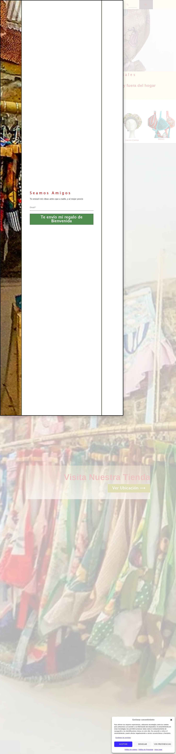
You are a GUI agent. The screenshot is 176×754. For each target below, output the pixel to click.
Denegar (142, 744)
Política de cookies (131, 749)
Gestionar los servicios (123, 737)
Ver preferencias (162, 744)
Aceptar (123, 744)
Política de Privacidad (146, 749)
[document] (88, 377)
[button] (171, 720)
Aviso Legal (158, 749)
